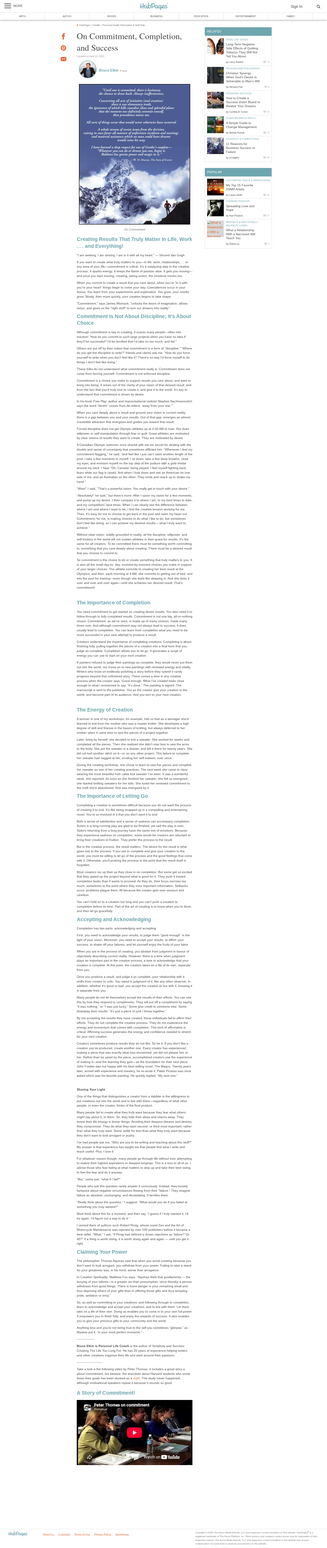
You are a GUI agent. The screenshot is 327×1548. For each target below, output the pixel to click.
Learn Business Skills (240, 118)
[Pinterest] (63, 49)
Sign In (296, 6)
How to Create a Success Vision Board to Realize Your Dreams (243, 102)
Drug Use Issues (237, 39)
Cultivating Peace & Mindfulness (248, 180)
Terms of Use (82, 1534)
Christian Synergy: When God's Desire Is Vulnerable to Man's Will (243, 77)
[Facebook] (63, 37)
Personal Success (238, 93)
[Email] (63, 60)
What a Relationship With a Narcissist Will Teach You (240, 234)
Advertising (122, 1534)
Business (156, 16)
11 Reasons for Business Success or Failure (240, 148)
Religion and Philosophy (243, 68)
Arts (22, 16)
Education (201, 16)
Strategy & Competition (242, 139)
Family (291, 16)
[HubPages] (153, 6)
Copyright (64, 1534)
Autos (67, 16)
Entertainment (246, 16)
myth (136, 1378)
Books (111, 16)
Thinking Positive (238, 201)
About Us (48, 1534)
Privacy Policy (102, 1534)
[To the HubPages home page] (18, 1534)
